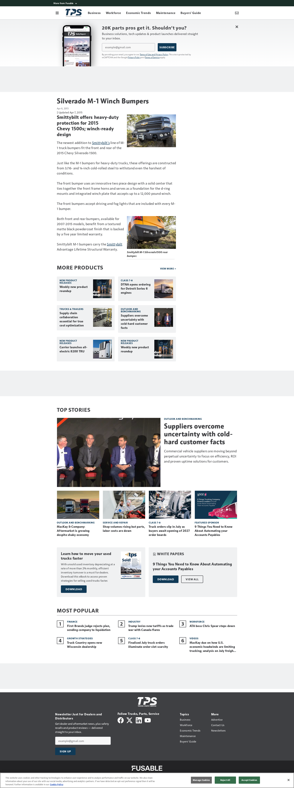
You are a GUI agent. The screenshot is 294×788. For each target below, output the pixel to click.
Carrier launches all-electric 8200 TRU (73, 349)
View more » (168, 268)
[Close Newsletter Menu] (237, 27)
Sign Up (65, 751)
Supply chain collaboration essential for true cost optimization (72, 319)
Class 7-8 (127, 280)
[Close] (288, 780)
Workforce (197, 621)
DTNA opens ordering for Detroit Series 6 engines (136, 289)
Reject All (225, 780)
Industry (134, 621)
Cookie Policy (56, 784)
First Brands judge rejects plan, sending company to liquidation (89, 628)
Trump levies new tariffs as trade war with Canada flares (150, 628)
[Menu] (57, 13)
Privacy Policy (134, 57)
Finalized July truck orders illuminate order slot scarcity (148, 645)
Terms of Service (152, 57)
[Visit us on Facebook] (121, 720)
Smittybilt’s (101, 142)
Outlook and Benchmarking (131, 310)
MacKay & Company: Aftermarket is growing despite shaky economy (73, 531)
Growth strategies (80, 638)
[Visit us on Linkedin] (139, 720)
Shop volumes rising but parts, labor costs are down (124, 529)
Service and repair (115, 522)
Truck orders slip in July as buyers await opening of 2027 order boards (169, 531)
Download (74, 589)
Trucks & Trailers (72, 309)
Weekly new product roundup (74, 289)
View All (192, 579)
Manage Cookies (201, 780)
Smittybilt (114, 244)
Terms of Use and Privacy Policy (154, 54)
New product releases (68, 281)
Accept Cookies (249, 780)
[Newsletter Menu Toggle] (237, 13)
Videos (194, 638)
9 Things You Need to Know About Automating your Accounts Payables (213, 531)
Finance (72, 621)
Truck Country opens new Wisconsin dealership (84, 645)
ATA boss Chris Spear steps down (212, 626)
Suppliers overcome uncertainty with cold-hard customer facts (134, 322)
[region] (147, 780)
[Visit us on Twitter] (129, 720)
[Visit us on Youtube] (148, 720)
